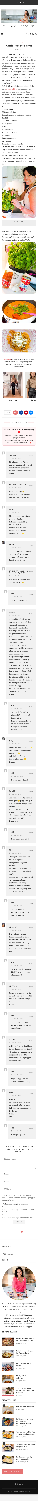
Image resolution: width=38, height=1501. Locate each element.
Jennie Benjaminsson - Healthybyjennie (19, 572)
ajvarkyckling (12, 89)
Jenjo (11, 741)
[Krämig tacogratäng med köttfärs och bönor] (8, 1354)
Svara (31, 456)
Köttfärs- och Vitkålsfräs (25, 1406)
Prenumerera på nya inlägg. (16, 1204)
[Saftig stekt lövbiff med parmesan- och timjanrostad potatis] (8, 1422)
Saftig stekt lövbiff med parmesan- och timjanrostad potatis (24, 1421)
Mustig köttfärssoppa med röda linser (25, 1377)
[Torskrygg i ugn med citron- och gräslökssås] (8, 1448)
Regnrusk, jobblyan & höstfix (23, 1365)
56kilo (18, 1303)
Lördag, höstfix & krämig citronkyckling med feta (25, 1340)
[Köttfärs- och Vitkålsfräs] (8, 1410)
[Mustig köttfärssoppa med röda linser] (8, 1379)
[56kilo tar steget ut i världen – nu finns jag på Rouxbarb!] (8, 1391)
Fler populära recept (12, 1471)
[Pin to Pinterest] (26, 412)
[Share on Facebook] (21, 412)
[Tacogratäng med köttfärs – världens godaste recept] (8, 1435)
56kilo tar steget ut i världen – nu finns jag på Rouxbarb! (25, 1391)
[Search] (36, 34)
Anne (11, 545)
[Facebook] (14, 2)
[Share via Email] (31, 412)
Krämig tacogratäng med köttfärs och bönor (25, 1352)
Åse (12, 594)
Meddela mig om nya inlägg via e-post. (18, 1218)
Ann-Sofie (14, 927)
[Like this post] (16, 412)
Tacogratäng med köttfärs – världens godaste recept (25, 1433)
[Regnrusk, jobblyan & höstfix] (8, 1366)
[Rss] (23, 2)
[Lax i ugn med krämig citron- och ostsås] (8, 1460)
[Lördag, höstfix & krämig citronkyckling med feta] (8, 1342)
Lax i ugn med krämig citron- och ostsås (24, 1458)
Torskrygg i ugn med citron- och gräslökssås (26, 1446)
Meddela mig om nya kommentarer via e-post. (18, 1211)
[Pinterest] (20, 2)
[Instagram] (17, 2)
